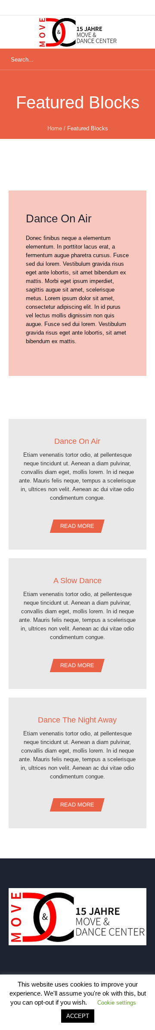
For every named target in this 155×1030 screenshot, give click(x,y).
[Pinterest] (126, 971)
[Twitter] (103, 971)
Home (54, 128)
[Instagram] (56, 971)
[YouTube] (33, 971)
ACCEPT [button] (77, 1016)
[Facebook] (79, 971)
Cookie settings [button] (116, 1002)
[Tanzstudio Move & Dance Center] (77, 32)
